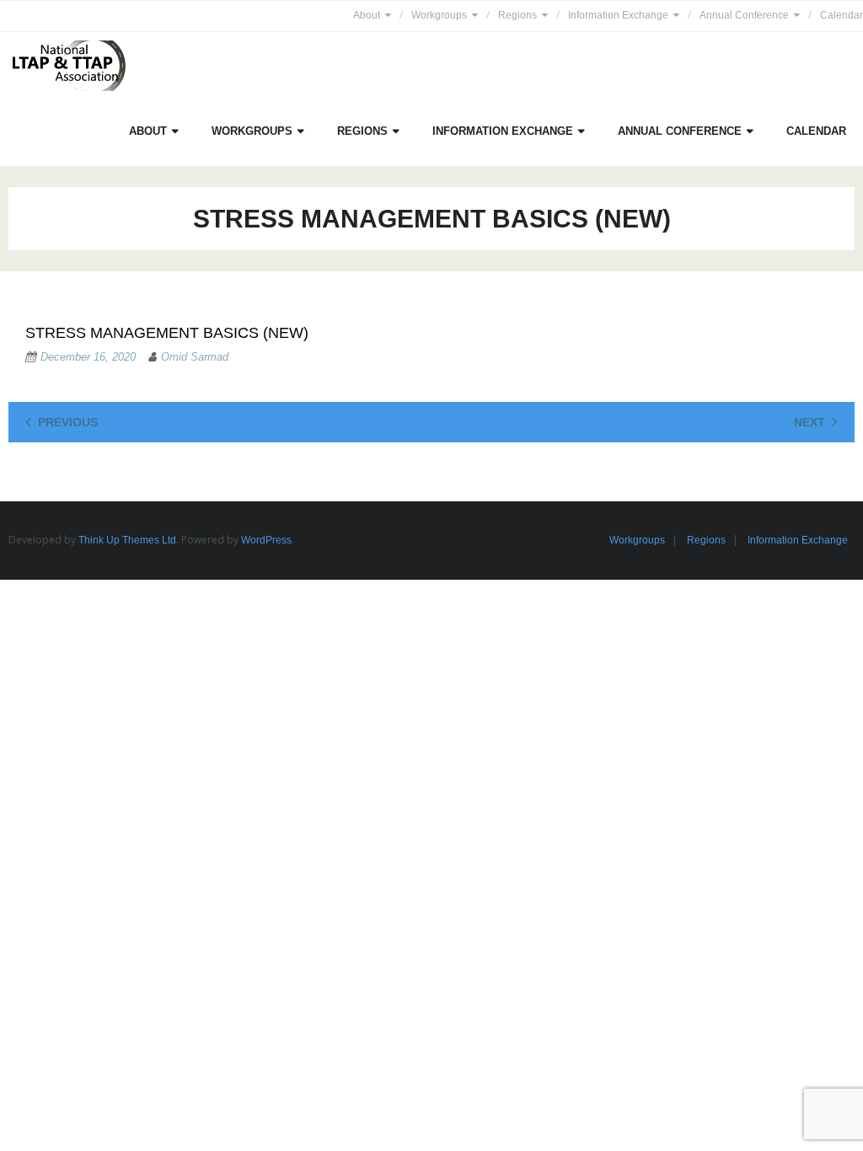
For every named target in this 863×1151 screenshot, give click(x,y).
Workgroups (439, 15)
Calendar (841, 15)
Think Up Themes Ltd (127, 540)
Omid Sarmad (194, 357)
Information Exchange (618, 15)
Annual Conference (744, 15)
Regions (517, 15)
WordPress (266, 540)
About (366, 15)
